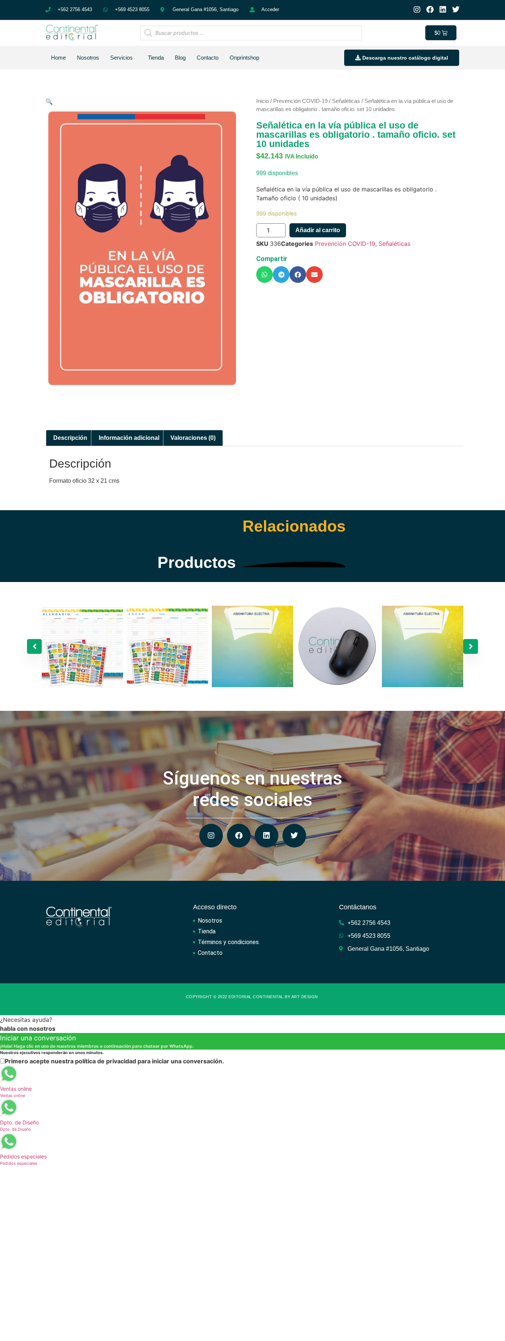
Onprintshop (244, 57)
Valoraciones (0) (193, 438)
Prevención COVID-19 (300, 101)
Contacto (207, 57)
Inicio (262, 101)
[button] (264, 274)
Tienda (156, 57)
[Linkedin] (443, 9)
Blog (180, 57)
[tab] (70, 438)
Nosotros (88, 57)
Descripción (70, 438)
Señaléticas (346, 101)
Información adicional (129, 438)
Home (58, 57)
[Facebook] (430, 9)
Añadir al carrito (317, 230)
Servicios (121, 57)
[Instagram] (417, 9)
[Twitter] (456, 9)
